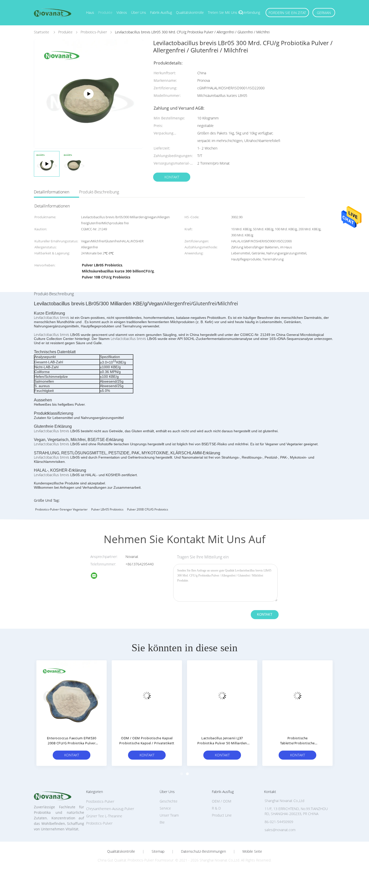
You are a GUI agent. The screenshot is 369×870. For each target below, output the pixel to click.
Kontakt (171, 177)
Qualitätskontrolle (190, 12)
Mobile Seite (252, 851)
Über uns (138, 12)
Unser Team (169, 815)
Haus (90, 12)
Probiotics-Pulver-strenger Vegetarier (61, 509)
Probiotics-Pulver (99, 823)
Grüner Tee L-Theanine (104, 816)
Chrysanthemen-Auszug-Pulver (110, 808)
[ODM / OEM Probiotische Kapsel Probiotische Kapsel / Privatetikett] (147, 695)
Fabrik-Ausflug (161, 12)
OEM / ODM (221, 801)
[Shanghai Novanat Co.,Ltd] (97, 576)
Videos (121, 12)
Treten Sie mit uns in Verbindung (234, 12)
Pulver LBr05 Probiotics (107, 509)
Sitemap (158, 851)
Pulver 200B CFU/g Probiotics (147, 509)
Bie (162, 822)
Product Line (222, 815)
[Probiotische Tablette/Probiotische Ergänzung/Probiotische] (297, 695)
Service (165, 808)
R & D (216, 808)
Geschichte (168, 801)
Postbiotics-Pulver (100, 801)
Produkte (105, 12)
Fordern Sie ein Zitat (287, 12)
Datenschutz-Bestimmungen (203, 851)
